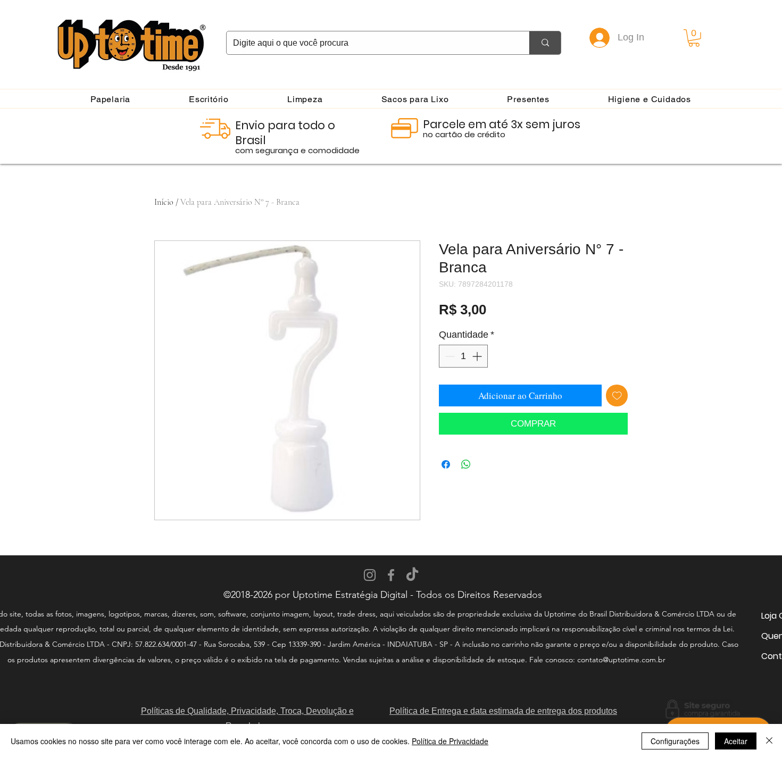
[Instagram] (370, 575)
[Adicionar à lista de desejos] (617, 396)
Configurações (675, 741)
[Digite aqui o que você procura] (545, 42)
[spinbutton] (463, 356)
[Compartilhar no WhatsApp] (466, 464)
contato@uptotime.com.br (621, 659)
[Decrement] (448, 356)
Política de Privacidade (450, 741)
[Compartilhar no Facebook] (445, 464)
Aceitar (735, 741)
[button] (694, 38)
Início (163, 202)
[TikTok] (412, 575)
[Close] (769, 740)
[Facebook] (391, 575)
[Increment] (478, 356)
